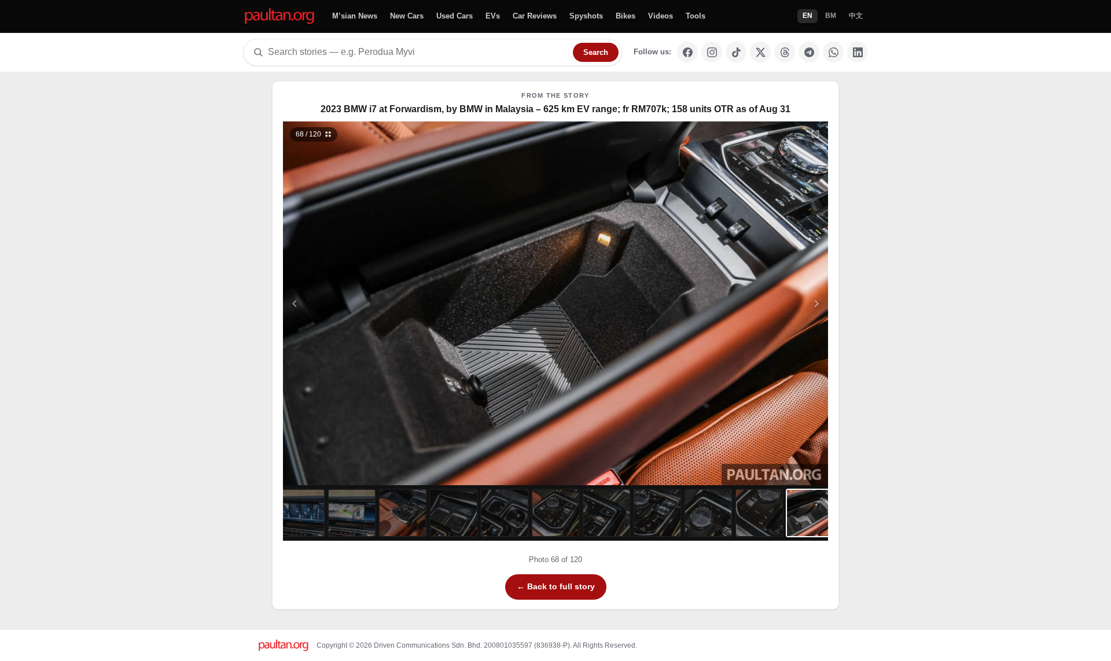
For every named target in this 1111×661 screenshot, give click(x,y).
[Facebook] (687, 52)
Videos (660, 16)
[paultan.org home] (279, 16)
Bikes (625, 16)
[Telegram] (809, 52)
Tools (695, 16)
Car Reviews (535, 16)
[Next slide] (760, 303)
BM (830, 16)
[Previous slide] (351, 303)
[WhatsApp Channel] (833, 52)
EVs (492, 16)
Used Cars (454, 16)
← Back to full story (556, 586)
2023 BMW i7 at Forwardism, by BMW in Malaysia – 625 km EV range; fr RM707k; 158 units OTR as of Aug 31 (555, 109)
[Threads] (784, 52)
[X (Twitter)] (760, 52)
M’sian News (354, 16)
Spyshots (586, 16)
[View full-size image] (815, 134)
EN (807, 16)
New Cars (407, 16)
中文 (856, 16)
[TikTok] (736, 52)
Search (595, 52)
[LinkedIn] (857, 52)
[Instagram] (711, 52)
